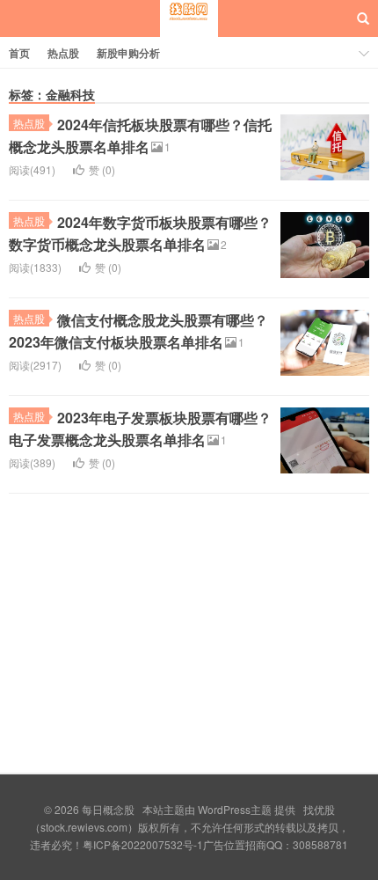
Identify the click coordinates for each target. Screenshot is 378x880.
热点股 (63, 53)
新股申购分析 (128, 53)
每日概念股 (189, 34)
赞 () (102, 169)
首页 (19, 53)
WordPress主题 (235, 809)
